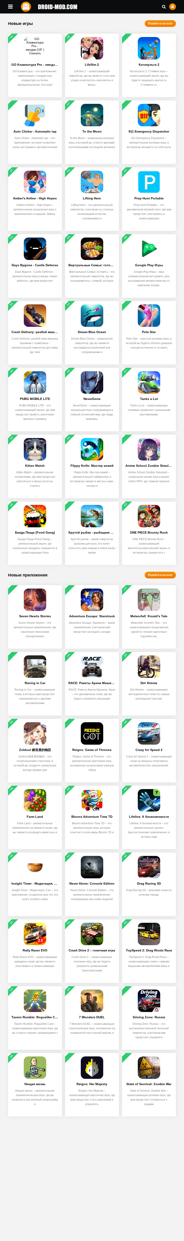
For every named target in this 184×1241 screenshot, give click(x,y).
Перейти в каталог (160, 23)
